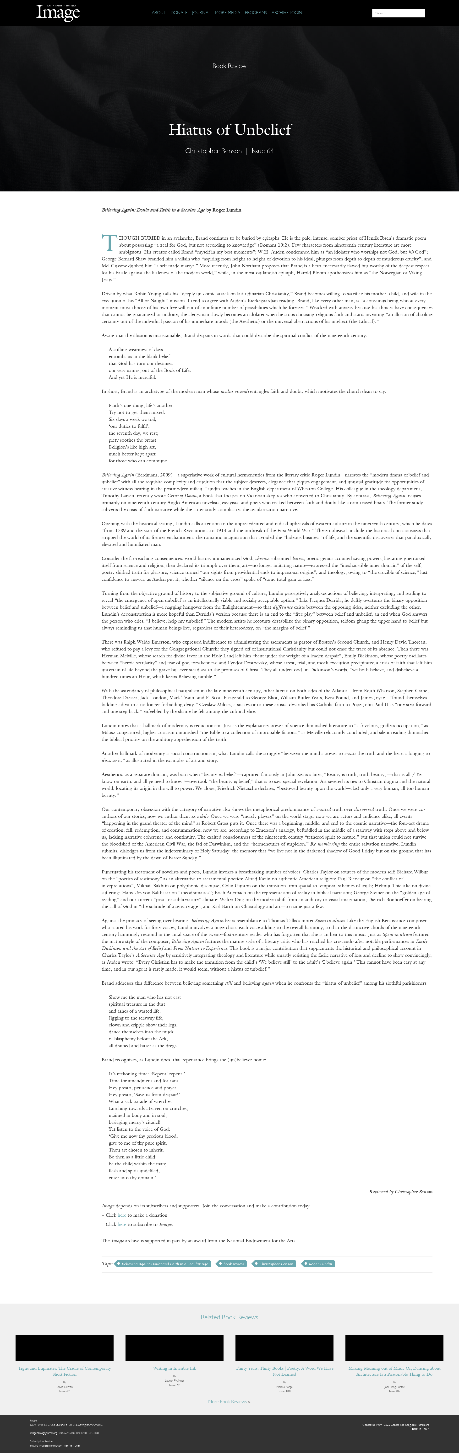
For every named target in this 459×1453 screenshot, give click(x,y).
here (122, 1215)
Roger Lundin (320, 1264)
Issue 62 (64, 1391)
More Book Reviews (228, 1402)
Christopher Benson (276, 1264)
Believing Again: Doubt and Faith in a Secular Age (165, 1264)
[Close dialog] (448, 1375)
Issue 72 (174, 1385)
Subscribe (364, 1434)
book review (234, 1264)
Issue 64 (263, 151)
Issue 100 (285, 1391)
